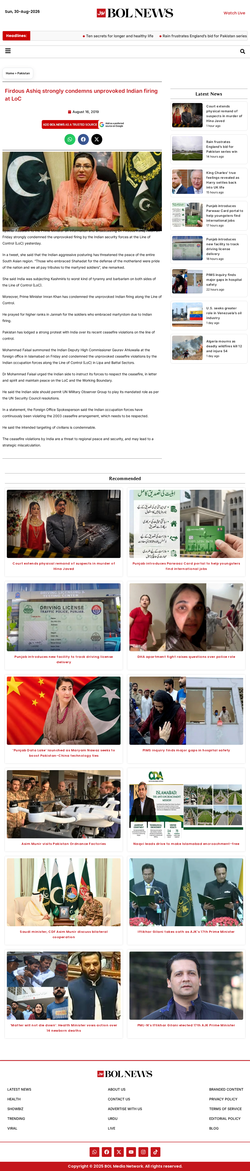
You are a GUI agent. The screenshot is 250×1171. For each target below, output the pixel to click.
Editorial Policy (225, 1118)
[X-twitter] (119, 1152)
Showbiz (15, 1109)
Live (111, 1128)
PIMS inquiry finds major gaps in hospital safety (224, 279)
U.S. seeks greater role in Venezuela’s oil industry (224, 313)
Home (10, 73)
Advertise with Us (125, 1109)
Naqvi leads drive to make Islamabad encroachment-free (186, 843)
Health (14, 1099)
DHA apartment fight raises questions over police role (186, 656)
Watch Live (234, 13)
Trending (16, 1118)
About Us (116, 1089)
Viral (12, 1128)
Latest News (19, 1089)
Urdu (112, 1118)
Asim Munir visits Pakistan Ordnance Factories (63, 843)
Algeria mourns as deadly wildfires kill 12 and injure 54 (224, 346)
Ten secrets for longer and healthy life (97, 36)
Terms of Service (225, 1109)
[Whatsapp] (94, 1152)
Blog (214, 1128)
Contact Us (119, 1099)
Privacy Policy (223, 1099)
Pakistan (23, 73)
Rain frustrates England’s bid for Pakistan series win (185, 36)
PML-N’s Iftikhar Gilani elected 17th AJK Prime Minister (186, 1025)
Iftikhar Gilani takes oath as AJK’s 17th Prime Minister (186, 931)
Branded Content (226, 1089)
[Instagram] (143, 1152)
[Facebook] (107, 1152)
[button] (69, 139)
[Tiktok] (155, 1152)
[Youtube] (131, 1152)
